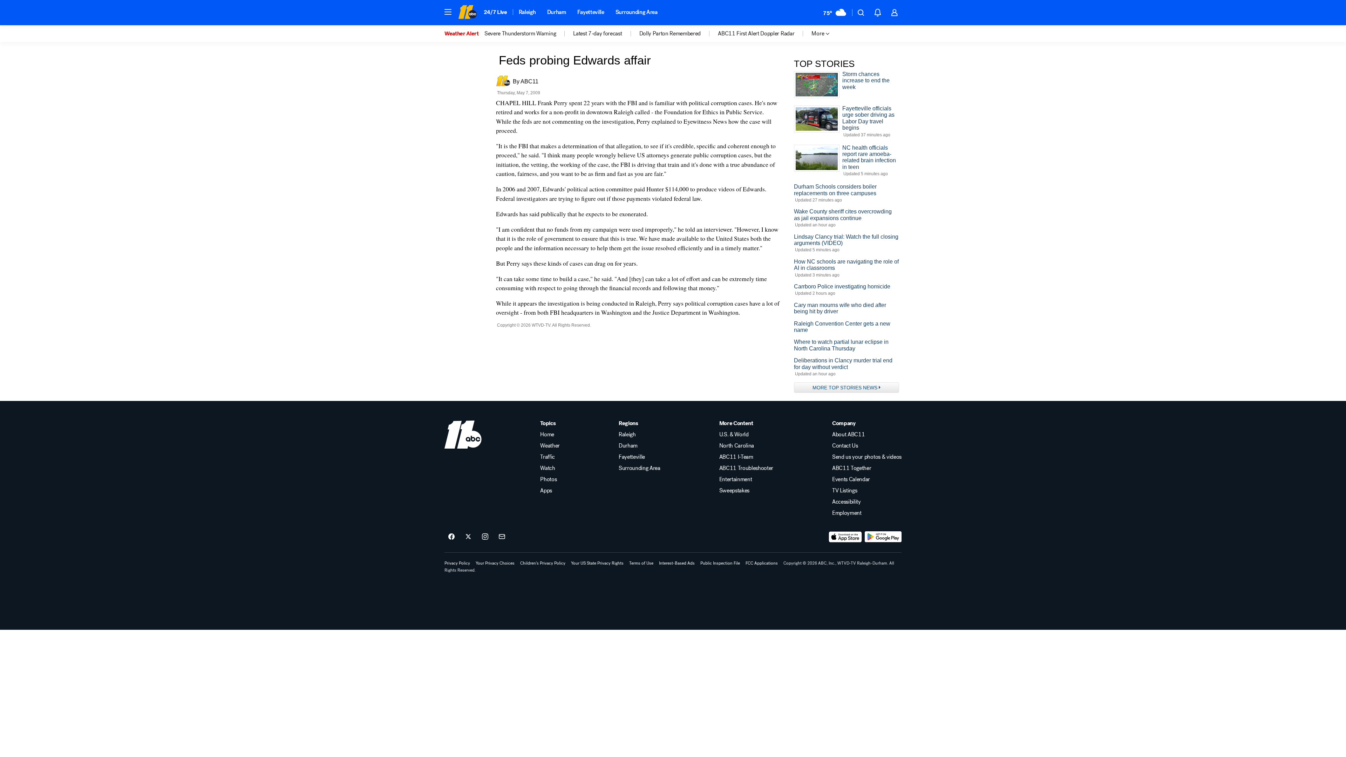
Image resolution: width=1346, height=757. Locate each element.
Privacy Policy (457, 563)
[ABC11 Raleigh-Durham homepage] (467, 12)
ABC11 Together (851, 468)
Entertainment (735, 479)
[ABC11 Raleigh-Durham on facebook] (451, 537)
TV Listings (844, 490)
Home (547, 434)
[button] (448, 12)
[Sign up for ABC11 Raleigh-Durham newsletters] (502, 537)
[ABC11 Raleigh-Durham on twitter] (468, 537)
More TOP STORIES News (845, 387)
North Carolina (736, 446)
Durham (556, 12)
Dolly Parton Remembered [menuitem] (670, 33)
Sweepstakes (734, 490)
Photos (548, 479)
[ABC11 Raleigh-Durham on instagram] (485, 537)
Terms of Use (641, 563)
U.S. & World (734, 434)
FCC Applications (762, 563)
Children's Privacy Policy (542, 563)
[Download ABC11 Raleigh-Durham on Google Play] (883, 537)
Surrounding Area (637, 12)
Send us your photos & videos (867, 457)
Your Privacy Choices (495, 563)
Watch (547, 468)
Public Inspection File (720, 563)
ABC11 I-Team (736, 457)
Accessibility (846, 502)
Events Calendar (851, 479)
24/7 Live (495, 12)
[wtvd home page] (463, 435)
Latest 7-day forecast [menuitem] (597, 33)
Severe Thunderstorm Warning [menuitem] (520, 33)
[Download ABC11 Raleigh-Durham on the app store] (845, 537)
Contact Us (845, 446)
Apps (546, 490)
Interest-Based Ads (677, 563)
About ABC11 (848, 434)
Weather (550, 446)
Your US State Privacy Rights (597, 563)
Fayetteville (590, 12)
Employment (847, 513)
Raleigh (527, 12)
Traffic (547, 457)
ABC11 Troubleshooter (746, 468)
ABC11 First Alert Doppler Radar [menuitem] (756, 33)
